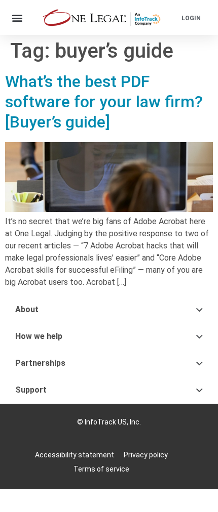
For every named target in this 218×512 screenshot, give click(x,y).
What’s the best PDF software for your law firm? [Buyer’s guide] (104, 102)
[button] (17, 17)
